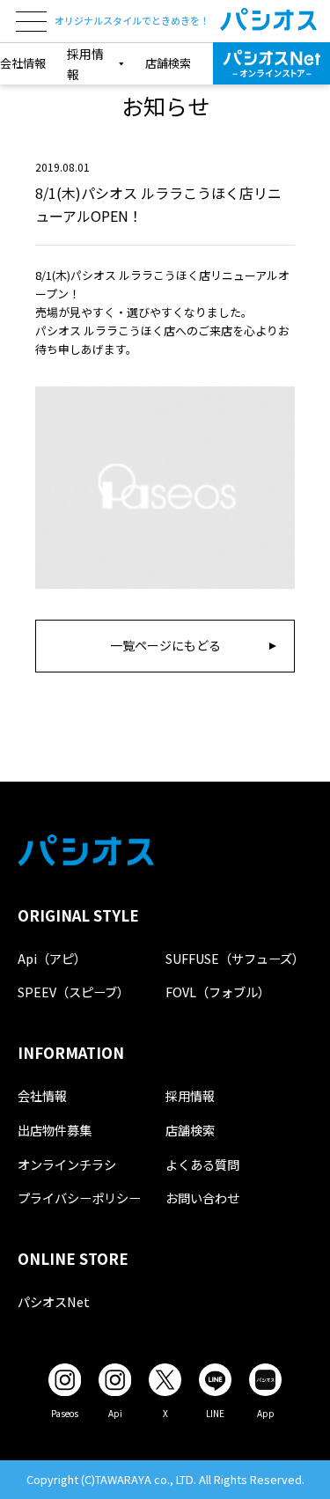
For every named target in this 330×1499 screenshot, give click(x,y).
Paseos (64, 1413)
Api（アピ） (52, 958)
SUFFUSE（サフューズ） (234, 958)
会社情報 (23, 63)
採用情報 (190, 1095)
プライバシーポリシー (79, 1197)
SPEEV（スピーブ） (73, 991)
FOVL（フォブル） (217, 991)
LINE (215, 1413)
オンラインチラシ (67, 1164)
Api (115, 1413)
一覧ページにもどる (165, 645)
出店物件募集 (55, 1130)
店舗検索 (168, 63)
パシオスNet (54, 1301)
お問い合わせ (202, 1197)
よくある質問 (202, 1164)
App (266, 1413)
